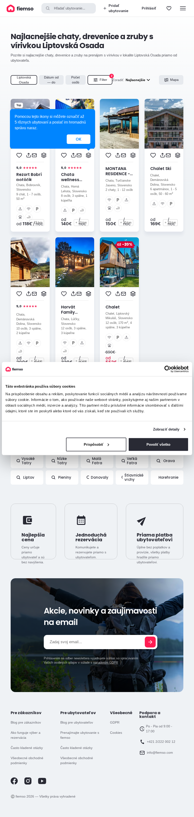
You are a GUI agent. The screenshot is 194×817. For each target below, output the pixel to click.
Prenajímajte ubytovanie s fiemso (79, 735)
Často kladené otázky (27, 748)
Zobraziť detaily (166, 429)
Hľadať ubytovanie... (69, 8)
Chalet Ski (160, 168)
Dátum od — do (51, 79)
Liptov (28, 477)
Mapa (174, 80)
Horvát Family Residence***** (77, 312)
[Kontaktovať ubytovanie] (34, 155)
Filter (106, 78)
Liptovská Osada (24, 79)
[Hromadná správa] (44, 155)
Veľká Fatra (132, 460)
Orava (169, 460)
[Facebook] (14, 783)
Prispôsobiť (93, 444)
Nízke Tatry (62, 460)
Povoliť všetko (158, 444)
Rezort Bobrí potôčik (29, 177)
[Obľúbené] (169, 8)
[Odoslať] (150, 642)
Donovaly (99, 477)
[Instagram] (27, 783)
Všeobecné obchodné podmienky (27, 760)
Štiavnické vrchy (133, 477)
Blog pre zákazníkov (26, 722)
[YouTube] (42, 783)
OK (78, 139)
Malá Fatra (97, 460)
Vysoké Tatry (28, 460)
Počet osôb (75, 79)
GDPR (114, 722)
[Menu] (183, 8)
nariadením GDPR (105, 662)
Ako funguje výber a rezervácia (25, 735)
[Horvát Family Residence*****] (74, 262)
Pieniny (64, 477)
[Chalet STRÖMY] (119, 262)
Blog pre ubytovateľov (76, 722)
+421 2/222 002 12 (161, 742)
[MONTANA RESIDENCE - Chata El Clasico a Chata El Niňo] (119, 124)
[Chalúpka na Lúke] (30, 262)
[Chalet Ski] (164, 124)
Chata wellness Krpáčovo (71, 180)
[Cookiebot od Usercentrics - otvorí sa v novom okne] (168, 369)
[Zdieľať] (28, 155)
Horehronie (168, 477)
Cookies (116, 732)
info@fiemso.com (160, 752)
